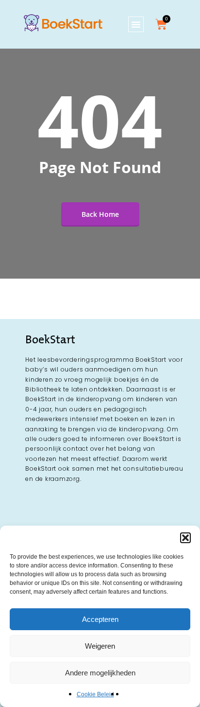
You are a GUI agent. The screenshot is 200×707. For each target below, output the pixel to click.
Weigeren (100, 646)
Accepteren (100, 619)
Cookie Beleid (95, 694)
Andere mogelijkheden (100, 673)
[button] (185, 538)
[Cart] (161, 24)
